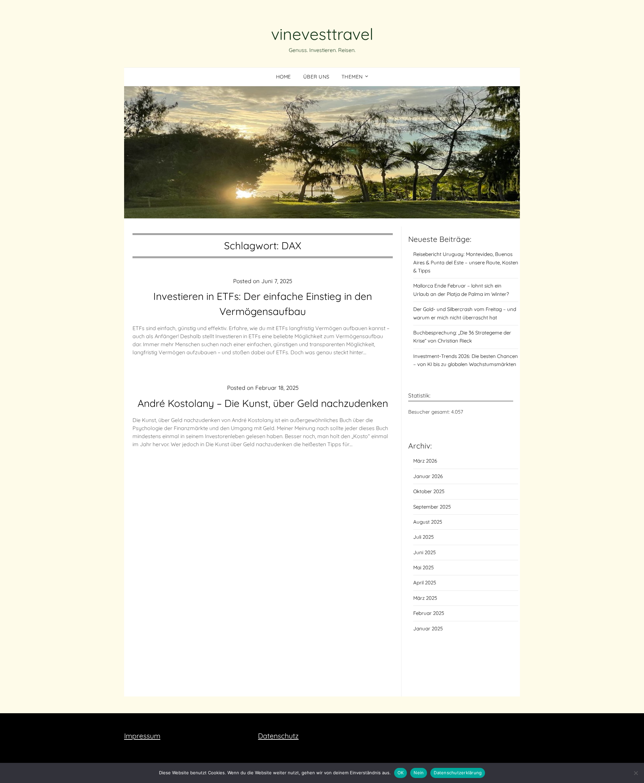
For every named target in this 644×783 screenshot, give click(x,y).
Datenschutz (278, 735)
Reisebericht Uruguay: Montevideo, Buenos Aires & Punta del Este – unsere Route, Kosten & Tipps (465, 262)
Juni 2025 (424, 552)
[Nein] (635, 773)
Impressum (142, 735)
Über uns (316, 76)
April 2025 (424, 582)
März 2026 (425, 461)
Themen (352, 76)
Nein (419, 772)
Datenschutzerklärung (458, 772)
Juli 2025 (423, 537)
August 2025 (427, 522)
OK (400, 772)
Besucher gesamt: (429, 412)
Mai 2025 (423, 567)
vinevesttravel (322, 34)
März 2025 (425, 598)
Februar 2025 (428, 613)
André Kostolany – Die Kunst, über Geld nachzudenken (263, 403)
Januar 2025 (428, 628)
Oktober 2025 (428, 491)
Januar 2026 (428, 476)
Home (283, 76)
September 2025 (432, 507)
